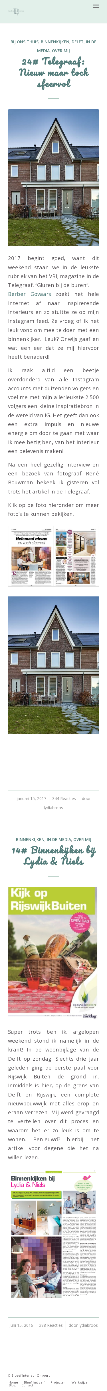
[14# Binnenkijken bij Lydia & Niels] (53, 953)
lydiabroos (53, 807)
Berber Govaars (29, 293)
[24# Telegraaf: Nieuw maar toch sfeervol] (53, 177)
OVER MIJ (61, 50)
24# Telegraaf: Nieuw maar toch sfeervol (53, 72)
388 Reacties (51, 1325)
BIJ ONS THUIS (25, 41)
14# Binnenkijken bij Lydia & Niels (54, 855)
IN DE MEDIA (59, 839)
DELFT (78, 41)
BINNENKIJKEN (55, 41)
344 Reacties (64, 798)
